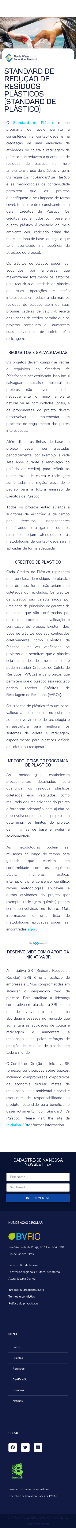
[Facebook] (12, 1447)
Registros (18, 1369)
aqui (31, 929)
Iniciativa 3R (16, 1124)
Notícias (18, 1401)
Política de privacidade (23, 1303)
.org (41, 1290)
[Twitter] (25, 1447)
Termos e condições (21, 1297)
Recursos (18, 1390)
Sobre (16, 1347)
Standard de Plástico (33, 122)
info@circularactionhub (23, 1290)
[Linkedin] (38, 1447)
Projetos (18, 1358)
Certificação (20, 1379)
